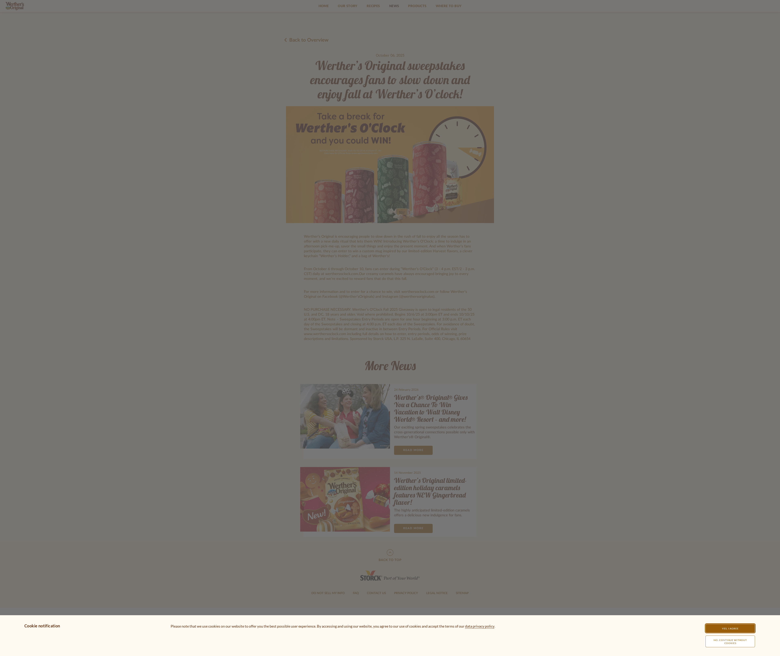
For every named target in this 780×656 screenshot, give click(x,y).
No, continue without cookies (730, 642)
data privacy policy (479, 626)
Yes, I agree (730, 628)
